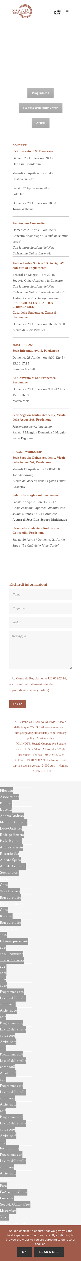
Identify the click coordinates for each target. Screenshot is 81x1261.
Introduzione (9, 1148)
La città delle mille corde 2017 (13, 1095)
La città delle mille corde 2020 (13, 1001)
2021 (3, 979)
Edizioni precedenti (14, 941)
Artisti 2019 (8, 1042)
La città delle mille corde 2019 (13, 1032)
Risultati (6, 916)
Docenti (6, 810)
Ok (24, 1252)
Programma (40, 93)
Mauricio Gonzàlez (13, 822)
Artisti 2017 (8, 1104)
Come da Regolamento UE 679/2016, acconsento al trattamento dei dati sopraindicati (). (38, 684)
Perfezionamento (12, 904)
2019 (3, 1017)
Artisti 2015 (8, 1173)
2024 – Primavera (12, 960)
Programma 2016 (11, 1117)
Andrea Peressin (11, 847)
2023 (3, 967)
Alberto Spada (10, 860)
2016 (3, 1111)
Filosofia (6, 791)
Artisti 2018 (8, 1073)
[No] (75, 1243)
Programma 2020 (12, 992)
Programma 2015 (11, 1155)
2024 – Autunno (11, 954)
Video (4, 1217)
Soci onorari (9, 873)
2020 (3, 985)
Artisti (40, 123)
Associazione (9, 797)
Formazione (8, 879)
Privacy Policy (38, 690)
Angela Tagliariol (13, 866)
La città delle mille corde (40, 108)
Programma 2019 (11, 1023)
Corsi (4, 885)
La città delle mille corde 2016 (13, 1126)
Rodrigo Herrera (12, 835)
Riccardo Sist (9, 854)
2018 (3, 1048)
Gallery (5, 1179)
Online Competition (15, 1223)
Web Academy (10, 891)
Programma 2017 (11, 1086)
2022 (3, 973)
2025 (3, 948)
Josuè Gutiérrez (11, 828)
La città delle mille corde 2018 (13, 1064)
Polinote (6, 803)
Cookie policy (45, 738)
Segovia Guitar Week (15, 1204)
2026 (3, 935)
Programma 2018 (11, 1054)
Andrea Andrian (12, 816)
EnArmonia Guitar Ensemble (13, 1195)
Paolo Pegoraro (11, 841)
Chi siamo (7, 784)
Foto (3, 1186)
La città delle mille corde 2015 (13, 1164)
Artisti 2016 (8, 1136)
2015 (3, 1142)
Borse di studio (10, 898)
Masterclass (8, 1211)
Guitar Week (9, 929)
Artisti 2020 (8, 1010)
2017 (3, 1079)
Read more (49, 1252)
